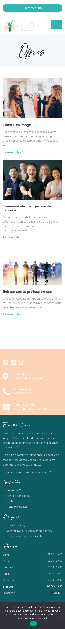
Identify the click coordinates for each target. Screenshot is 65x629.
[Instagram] (20, 363)
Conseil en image (17, 124)
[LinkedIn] (13, 363)
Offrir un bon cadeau (18, 496)
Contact (11, 501)
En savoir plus (12, 152)
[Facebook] (6, 363)
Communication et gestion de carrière (27, 208)
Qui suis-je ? (13, 490)
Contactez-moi (32, 8)
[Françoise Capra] (20, 25)
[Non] (60, 616)
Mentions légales (16, 507)
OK (33, 623)
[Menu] (56, 24)
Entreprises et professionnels (27, 291)
